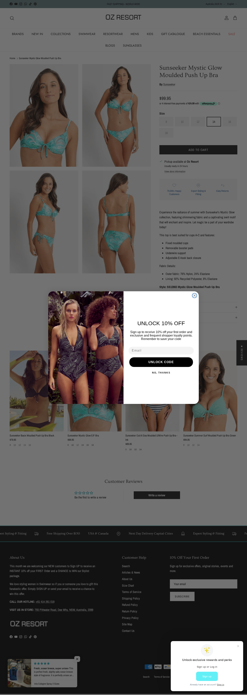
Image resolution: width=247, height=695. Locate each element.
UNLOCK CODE (161, 362)
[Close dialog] (194, 295)
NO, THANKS (161, 372)
